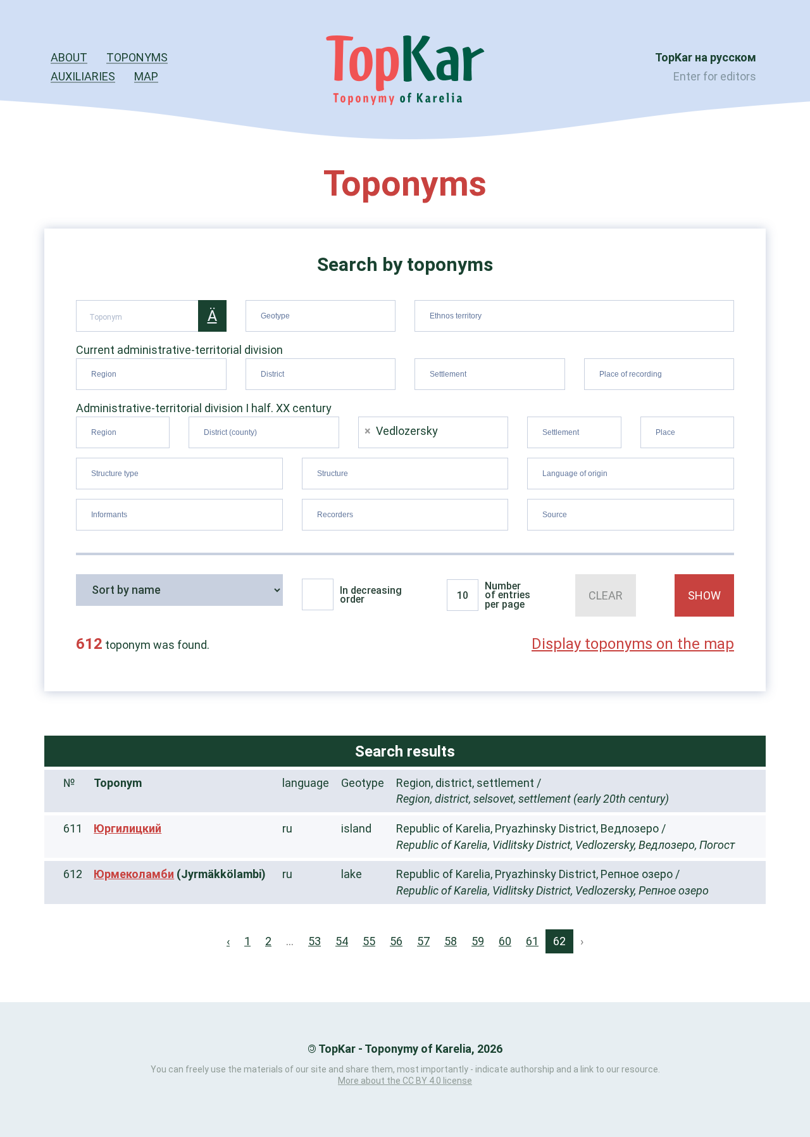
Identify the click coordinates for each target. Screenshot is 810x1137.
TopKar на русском (705, 57)
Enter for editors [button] (714, 76)
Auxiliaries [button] (83, 76)
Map (146, 76)
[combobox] (321, 316)
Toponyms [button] (137, 57)
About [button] (69, 57)
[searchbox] (322, 313)
